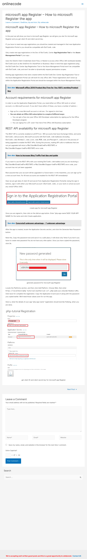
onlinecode (11, 4)
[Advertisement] (43, 500)
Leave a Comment (12, 22)
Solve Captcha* (11, 450)
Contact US (77, 556)
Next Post (72, 389)
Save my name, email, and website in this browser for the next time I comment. (37, 445)
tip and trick (32, 22)
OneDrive (24, 22)
